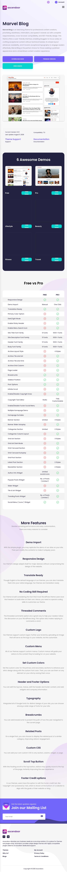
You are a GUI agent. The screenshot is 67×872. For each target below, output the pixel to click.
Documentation (39, 142)
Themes (5, 850)
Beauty (38, 226)
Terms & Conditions (41, 856)
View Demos (17, 66)
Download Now (18, 59)
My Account (38, 850)
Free (7, 193)
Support (8, 142)
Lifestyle (9, 226)
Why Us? (6, 853)
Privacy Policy (39, 853)
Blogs (5, 856)
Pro (36, 193)
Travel (38, 259)
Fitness (8, 259)
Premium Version (49, 59)
